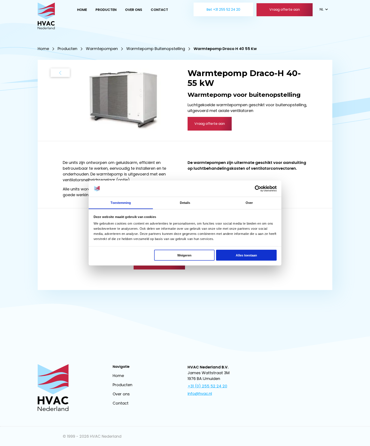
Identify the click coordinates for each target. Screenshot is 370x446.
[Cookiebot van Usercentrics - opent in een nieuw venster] (258, 188)
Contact (159, 9)
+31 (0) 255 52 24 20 (207, 386)
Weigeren (184, 255)
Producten (105, 9)
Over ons (133, 9)
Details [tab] (185, 203)
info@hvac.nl (200, 393)
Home (82, 9)
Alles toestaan (246, 255)
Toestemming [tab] (120, 203)
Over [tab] (249, 203)
